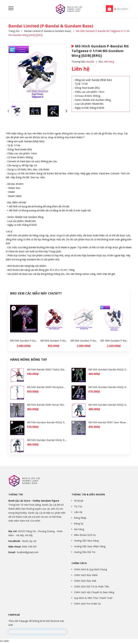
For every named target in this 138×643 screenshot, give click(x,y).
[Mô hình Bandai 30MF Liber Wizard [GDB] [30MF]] (79, 428)
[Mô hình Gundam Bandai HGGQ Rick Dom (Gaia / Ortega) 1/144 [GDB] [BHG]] (79, 392)
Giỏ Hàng (79, 529)
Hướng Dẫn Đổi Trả (84, 552)
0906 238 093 (29, 546)
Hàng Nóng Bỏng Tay (28, 359)
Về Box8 (78, 500)
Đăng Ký (78, 523)
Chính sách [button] (79, 563)
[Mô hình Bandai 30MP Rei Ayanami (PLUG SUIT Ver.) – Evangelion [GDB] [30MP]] (17, 392)
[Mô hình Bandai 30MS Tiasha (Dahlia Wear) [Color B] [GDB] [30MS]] (17, 375)
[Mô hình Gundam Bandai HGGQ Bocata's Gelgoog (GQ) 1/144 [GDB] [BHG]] (17, 445)
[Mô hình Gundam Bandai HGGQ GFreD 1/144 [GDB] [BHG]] (79, 410)
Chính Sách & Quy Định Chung (90, 569)
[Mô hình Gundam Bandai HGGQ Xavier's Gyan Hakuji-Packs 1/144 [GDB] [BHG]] (17, 428)
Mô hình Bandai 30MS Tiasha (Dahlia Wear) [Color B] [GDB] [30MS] (64, 369)
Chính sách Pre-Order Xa (87, 603)
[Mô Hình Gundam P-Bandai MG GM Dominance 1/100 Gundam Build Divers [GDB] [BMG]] (114, 318)
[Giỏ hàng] (108, 9)
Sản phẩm (121, 8)
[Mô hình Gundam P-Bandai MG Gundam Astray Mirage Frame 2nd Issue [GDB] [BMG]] (24, 318)
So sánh (4, 640)
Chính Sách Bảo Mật (85, 580)
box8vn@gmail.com (27, 552)
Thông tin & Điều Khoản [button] (88, 494)
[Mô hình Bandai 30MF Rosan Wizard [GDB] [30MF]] (17, 410)
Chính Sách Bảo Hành (86, 575)
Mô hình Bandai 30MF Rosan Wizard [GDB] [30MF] (55, 404)
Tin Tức (78, 506)
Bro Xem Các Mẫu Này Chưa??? (36, 293)
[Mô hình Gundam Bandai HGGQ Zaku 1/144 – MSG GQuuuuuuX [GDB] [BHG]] (79, 375)
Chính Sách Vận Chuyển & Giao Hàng (94, 592)
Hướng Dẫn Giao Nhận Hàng (89, 546)
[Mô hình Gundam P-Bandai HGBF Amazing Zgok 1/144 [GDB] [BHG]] (54, 318)
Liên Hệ (78, 512)
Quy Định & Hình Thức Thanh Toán (93, 597)
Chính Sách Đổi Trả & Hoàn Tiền (91, 586)
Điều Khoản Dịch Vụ (85, 535)
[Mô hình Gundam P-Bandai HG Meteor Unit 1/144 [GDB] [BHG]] (84, 318)
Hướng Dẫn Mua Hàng (86, 540)
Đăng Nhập (80, 517)
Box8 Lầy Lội (29, 541)
